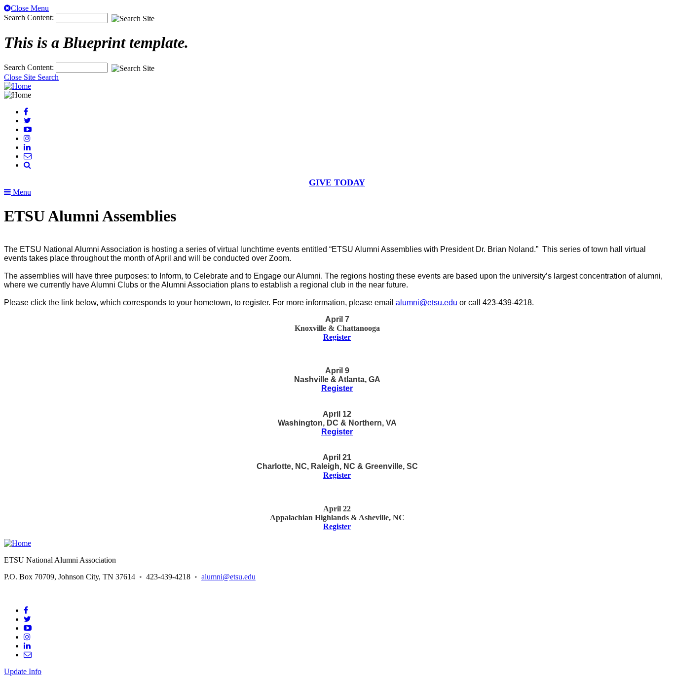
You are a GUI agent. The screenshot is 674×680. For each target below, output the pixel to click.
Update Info (22, 671)
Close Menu (30, 8)
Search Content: (30, 17)
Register (337, 337)
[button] (27, 165)
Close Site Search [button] (31, 77)
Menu (21, 192)
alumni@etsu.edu (426, 302)
